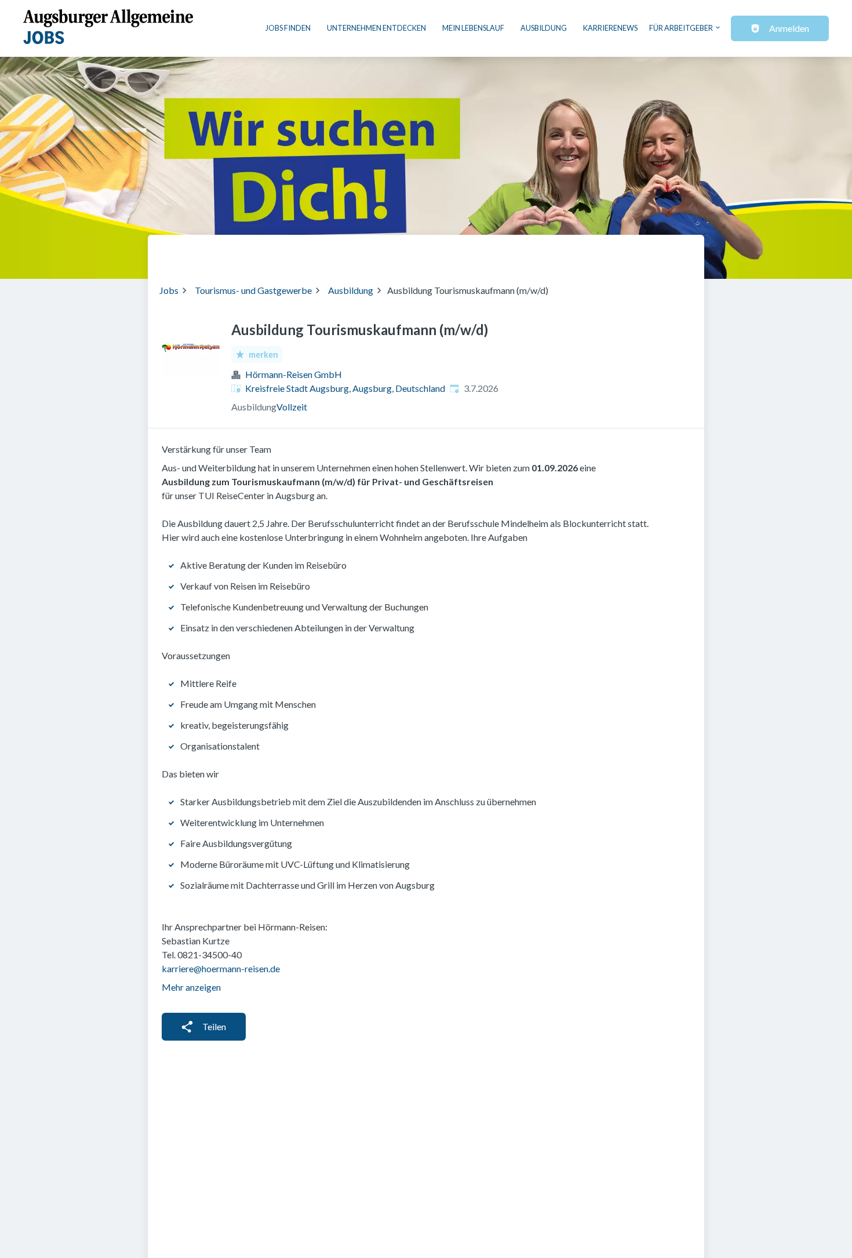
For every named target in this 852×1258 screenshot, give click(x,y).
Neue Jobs (598, 252)
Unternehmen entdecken (376, 27)
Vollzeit (291, 406)
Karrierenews (610, 27)
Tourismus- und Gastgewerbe (253, 290)
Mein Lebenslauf (473, 27)
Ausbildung (543, 27)
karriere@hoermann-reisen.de (221, 968)
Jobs (169, 290)
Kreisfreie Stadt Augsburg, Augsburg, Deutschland (345, 388)
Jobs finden (288, 27)
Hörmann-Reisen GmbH (293, 374)
